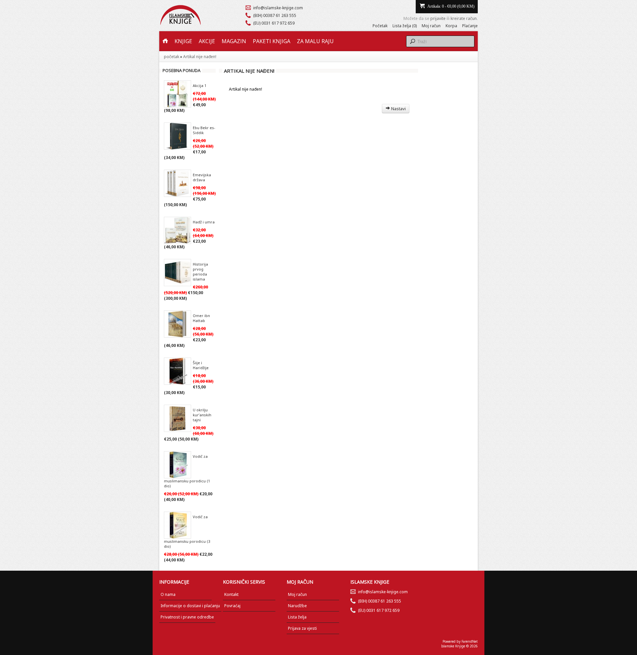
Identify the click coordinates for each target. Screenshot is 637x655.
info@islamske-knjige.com (278, 8)
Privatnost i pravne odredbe (187, 617)
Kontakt (231, 594)
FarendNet (469, 641)
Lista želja (297, 617)
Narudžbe (297, 606)
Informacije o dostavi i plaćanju (190, 606)
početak (171, 56)
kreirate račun (464, 18)
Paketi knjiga (271, 41)
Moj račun (431, 26)
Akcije (207, 41)
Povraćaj (232, 606)
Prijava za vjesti (302, 628)
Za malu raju (315, 41)
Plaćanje (470, 26)
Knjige (183, 41)
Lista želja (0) (404, 26)
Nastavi (398, 109)
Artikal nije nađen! (199, 56)
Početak (380, 26)
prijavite (438, 18)
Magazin (234, 41)
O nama (168, 594)
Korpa (451, 26)
